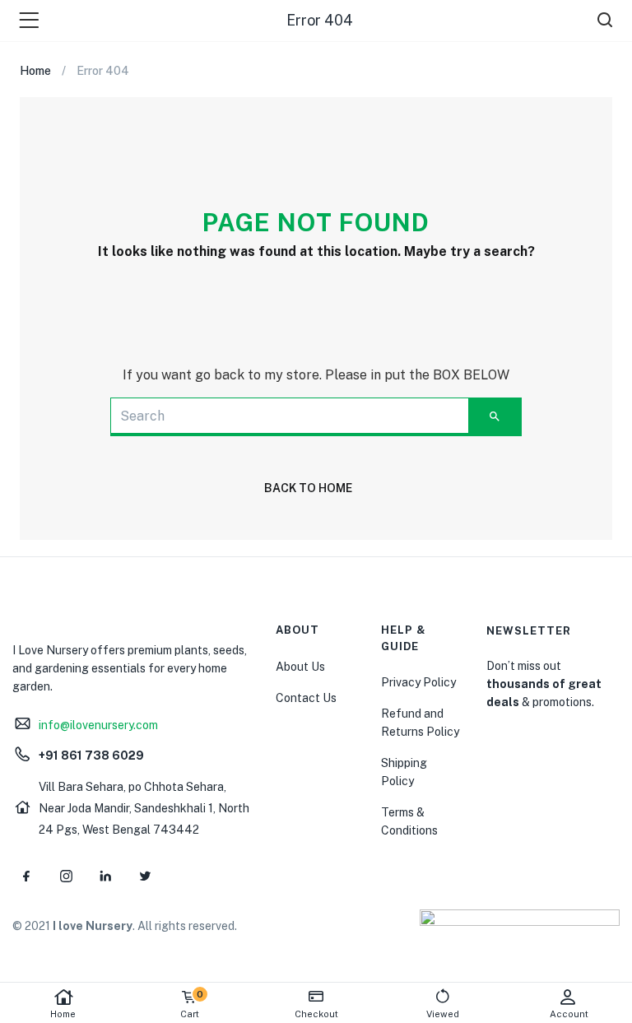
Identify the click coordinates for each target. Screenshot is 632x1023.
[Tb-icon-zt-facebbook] (26, 876)
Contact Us (306, 697)
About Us (300, 666)
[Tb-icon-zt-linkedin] (105, 876)
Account (569, 1014)
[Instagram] (66, 876)
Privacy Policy (418, 682)
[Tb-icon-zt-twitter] (145, 876)
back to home (308, 488)
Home (63, 1014)
